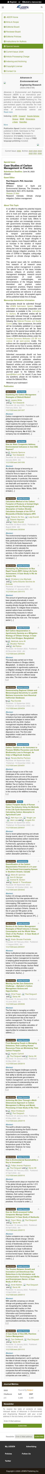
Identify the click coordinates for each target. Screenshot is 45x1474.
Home (12, 17)
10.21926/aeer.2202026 (15, 1004)
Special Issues (12, 46)
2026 (19, 151)
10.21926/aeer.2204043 (15, 889)
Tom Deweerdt (18, 402)
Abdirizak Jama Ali (18, 641)
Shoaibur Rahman (17, 643)
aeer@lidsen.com (14, 374)
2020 (40, 153)
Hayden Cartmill (17, 1053)
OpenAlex (23, 122)
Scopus (15, 119)
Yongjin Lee (31, 817)
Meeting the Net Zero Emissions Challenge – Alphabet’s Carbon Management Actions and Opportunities (19, 987)
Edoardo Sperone (18, 452)
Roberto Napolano (17, 519)
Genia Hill (16, 996)
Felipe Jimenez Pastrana (21, 1165)
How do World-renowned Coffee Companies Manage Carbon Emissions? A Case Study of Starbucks (22, 1214)
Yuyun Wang (16, 1220)
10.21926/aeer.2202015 (15, 1230)
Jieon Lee (14, 820)
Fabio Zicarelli (18, 522)
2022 (31, 153)
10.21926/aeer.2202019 (15, 1063)
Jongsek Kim (30, 820)
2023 (40, 151)
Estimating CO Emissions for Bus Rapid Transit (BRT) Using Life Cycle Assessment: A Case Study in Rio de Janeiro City (21, 572)
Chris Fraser (16, 994)
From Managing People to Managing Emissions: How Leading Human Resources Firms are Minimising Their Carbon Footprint (22, 1047)
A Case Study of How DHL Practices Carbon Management (21, 1335)
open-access (25, 341)
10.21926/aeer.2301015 (15, 591)
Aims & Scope (12, 21)
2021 (35, 153)
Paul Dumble (16, 701)
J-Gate (15, 122)
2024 (35, 151)
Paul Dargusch (31, 994)
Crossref (22, 116)
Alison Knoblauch (18, 1111)
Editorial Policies (13, 36)
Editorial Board (12, 26)
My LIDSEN (10, 1446)
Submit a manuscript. (33, 2)
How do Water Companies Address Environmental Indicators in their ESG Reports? (22, 446)
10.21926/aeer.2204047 (15, 827)
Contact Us (11, 71)
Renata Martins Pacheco (20, 758)
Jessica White (16, 400)
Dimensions (30, 119)
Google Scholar (33, 116)
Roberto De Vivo (17, 517)
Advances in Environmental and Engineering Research (30, 81)
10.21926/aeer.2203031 (15, 947)
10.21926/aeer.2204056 (15, 653)
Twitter (8, 1460)
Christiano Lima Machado (21, 579)
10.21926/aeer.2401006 (15, 462)
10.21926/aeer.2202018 (15, 1120)
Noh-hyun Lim (16, 817)
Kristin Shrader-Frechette (21, 939)
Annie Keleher (16, 1284)
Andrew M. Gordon (17, 879)
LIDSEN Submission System (21, 306)
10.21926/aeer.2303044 (15, 529)
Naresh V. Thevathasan (22, 882)
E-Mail (16, 193)
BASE (22, 119)
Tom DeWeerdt (17, 1339)
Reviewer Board (13, 31)
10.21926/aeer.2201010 (15, 1349)
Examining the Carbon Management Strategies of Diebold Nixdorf (21, 395)
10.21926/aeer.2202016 (15, 1175)
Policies (8, 1453)
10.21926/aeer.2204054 (15, 708)
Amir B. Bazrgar (16, 877)
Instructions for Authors (16, 41)
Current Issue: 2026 (15, 51)
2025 (31, 151)
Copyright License (14, 66)
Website (9, 193)
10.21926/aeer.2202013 (15, 1294)
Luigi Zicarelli (33, 517)
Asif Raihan (17, 646)
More (6, 124)
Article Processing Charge (17, 56)
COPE (14, 116)
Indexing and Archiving (16, 61)
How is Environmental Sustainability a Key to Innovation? (22, 1161)
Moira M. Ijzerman (18, 874)
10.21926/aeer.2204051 (15, 765)
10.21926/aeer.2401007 (15, 410)
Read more (8, 112)
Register (13, 2)
